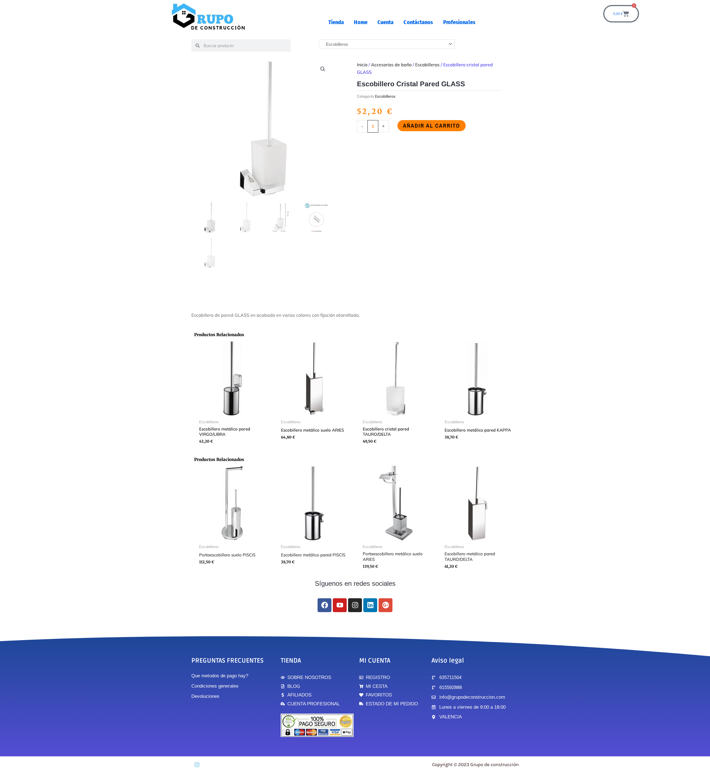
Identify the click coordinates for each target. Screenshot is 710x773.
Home (360, 22)
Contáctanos (418, 22)
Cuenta (385, 22)
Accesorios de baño (391, 64)
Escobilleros (427, 64)
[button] (323, 69)
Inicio (362, 64)
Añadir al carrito (431, 125)
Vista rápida (232, 412)
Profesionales (459, 22)
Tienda (336, 22)
